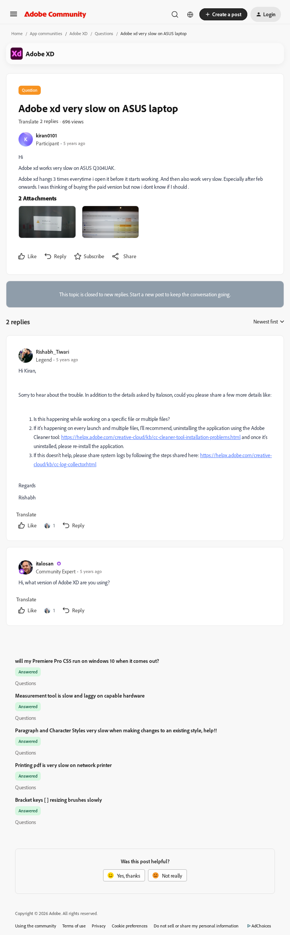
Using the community (35, 926)
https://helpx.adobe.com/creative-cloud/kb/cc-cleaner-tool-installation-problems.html (151, 437)
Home (17, 33)
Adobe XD (78, 33)
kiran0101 (46, 135)
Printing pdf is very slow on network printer (63, 765)
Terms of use (74, 926)
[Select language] (190, 14)
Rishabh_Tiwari (52, 351)
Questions (104, 33)
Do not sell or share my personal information (196, 926)
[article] (145, 439)
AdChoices (261, 926)
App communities (46, 33)
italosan (45, 563)
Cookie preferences (130, 926)
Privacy (99, 926)
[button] (13, 16)
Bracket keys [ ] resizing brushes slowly (58, 799)
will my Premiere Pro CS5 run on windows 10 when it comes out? (87, 661)
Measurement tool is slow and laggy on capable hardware (80, 695)
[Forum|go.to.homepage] (55, 14)
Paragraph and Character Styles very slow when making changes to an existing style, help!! (116, 730)
